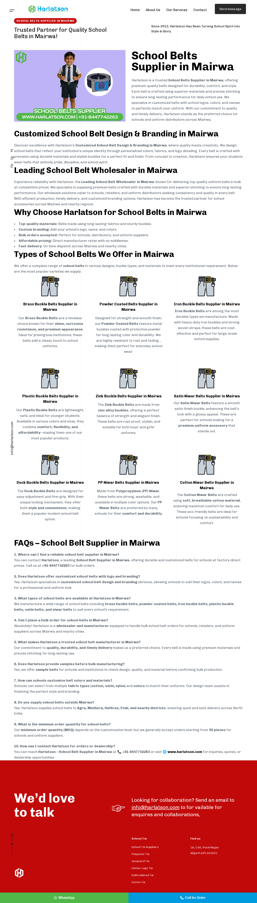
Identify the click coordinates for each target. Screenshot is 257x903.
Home (135, 10)
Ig (12, 158)
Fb (12, 166)
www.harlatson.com (184, 752)
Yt (12, 150)
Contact (200, 10)
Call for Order (195, 897)
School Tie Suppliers (145, 861)
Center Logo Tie (142, 882)
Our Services (176, 10)
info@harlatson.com (12, 438)
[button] (12, 10)
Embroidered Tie (143, 889)
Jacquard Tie (140, 875)
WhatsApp (66, 897)
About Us (153, 10)
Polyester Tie (140, 868)
